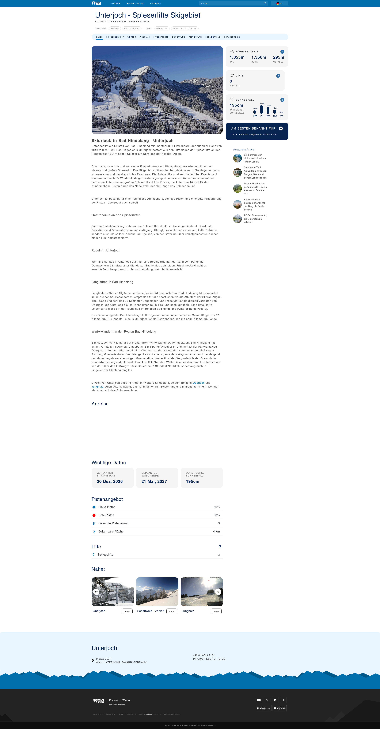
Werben (126, 700)
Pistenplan (195, 37)
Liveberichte (161, 37)
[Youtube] (259, 700)
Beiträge (155, 3)
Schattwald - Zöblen (185, 28)
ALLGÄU (100, 21)
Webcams (145, 37)
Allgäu (115, 28)
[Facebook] (283, 700)
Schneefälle (212, 37)
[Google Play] (263, 707)
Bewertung (178, 37)
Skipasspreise (232, 37)
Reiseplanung (135, 3)
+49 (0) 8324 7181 (204, 655)
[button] (157, 430)
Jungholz (97, 386)
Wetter (115, 3)
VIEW (127, 611)
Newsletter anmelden (117, 704)
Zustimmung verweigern (171, 714)
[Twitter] (267, 700)
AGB (121, 714)
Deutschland (132, 28)
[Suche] (265, 3)
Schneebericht (115, 37)
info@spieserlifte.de (209, 658)
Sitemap (130, 714)
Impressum (97, 714)
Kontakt (113, 700)
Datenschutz (110, 714)
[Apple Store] (280, 707)
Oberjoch (162, 28)
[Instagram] (275, 700)
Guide (99, 37)
